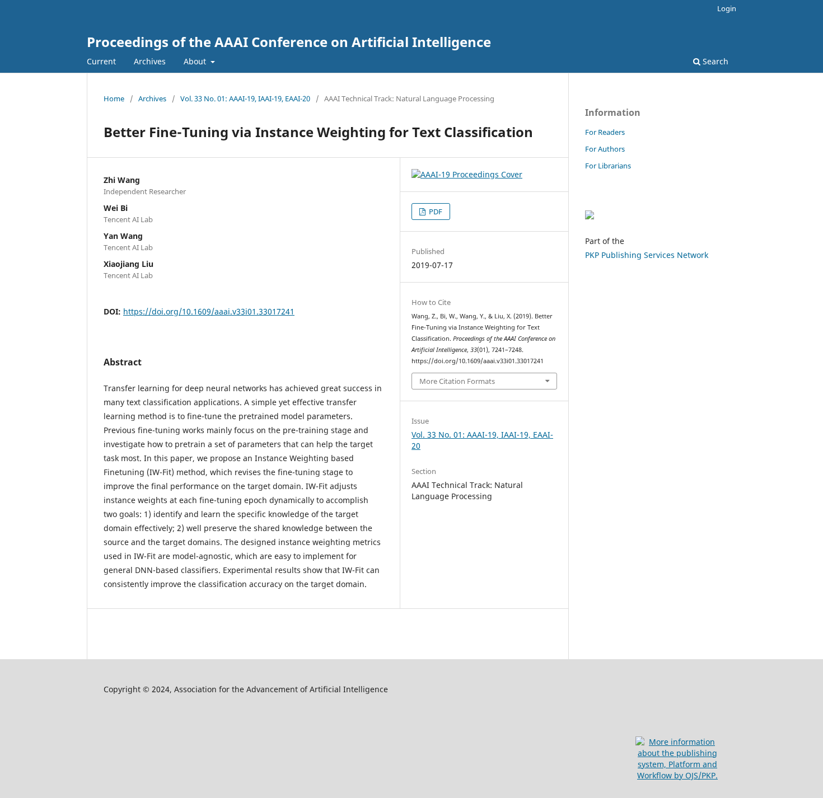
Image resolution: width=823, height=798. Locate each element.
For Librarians (608, 166)
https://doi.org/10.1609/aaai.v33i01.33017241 (208, 311)
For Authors (605, 149)
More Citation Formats (457, 381)
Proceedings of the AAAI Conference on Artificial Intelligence (289, 41)
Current (101, 61)
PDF (434, 211)
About (196, 61)
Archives (150, 61)
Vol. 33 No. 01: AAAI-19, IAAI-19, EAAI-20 (245, 98)
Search (714, 61)
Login (726, 8)
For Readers (605, 132)
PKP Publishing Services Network (646, 255)
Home (114, 98)
